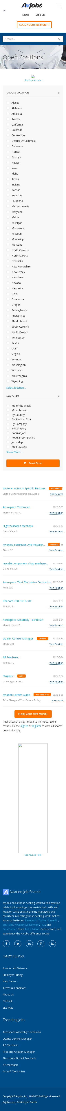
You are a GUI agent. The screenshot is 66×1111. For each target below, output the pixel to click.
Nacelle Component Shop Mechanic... (25, 563)
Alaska (15, 102)
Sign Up (40, 14)
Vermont (16, 359)
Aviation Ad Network (27, 924)
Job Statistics (19, 446)
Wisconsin (17, 370)
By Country (18, 414)
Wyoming (17, 381)
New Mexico (18, 277)
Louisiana (17, 201)
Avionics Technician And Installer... (24, 544)
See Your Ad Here (33, 80)
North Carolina (20, 250)
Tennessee (18, 337)
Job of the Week (21, 405)
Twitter (42, 920)
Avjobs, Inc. (22, 1096)
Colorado (17, 130)
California (17, 124)
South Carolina (20, 326)
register (36, 726)
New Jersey (18, 272)
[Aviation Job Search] (31, 5)
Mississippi (17, 239)
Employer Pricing (13, 975)
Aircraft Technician (14, 1071)
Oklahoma (17, 299)
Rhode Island (19, 321)
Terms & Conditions (15, 988)
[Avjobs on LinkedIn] (29, 943)
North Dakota (19, 255)
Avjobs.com (9, 1102)
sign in (24, 726)
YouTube (8, 924)
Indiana (15, 184)
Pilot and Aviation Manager (19, 1051)
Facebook (31, 920)
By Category (18, 428)
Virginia (15, 354)
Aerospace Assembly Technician (23, 619)
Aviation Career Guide (16, 695)
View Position (56, 512)
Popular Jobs (19, 433)
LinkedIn (53, 920)
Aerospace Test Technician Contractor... (28, 582)
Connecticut (18, 135)
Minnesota (17, 228)
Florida (15, 151)
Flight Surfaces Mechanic (18, 526)
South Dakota (19, 332)
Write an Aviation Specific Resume (24, 488)
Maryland (17, 212)
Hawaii (15, 162)
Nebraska (17, 261)
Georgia (16, 157)
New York (17, 288)
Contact (7, 1001)
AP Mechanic (11, 657)
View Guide (57, 700)
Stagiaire (8, 676)
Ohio (14, 294)
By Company (19, 424)
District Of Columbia (23, 140)
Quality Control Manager (18, 638)
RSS (43, 924)
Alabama (16, 108)
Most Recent (19, 410)
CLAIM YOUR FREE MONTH (34, 24)
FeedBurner (10, 929)
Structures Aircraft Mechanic (19, 1058)
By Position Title (21, 419)
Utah (14, 348)
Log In (26, 14)
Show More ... (14, 452)
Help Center (10, 981)
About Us (8, 994)
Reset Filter (35, 463)
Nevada (16, 283)
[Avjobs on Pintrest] (40, 943)
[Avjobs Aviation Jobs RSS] (52, 943)
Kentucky (16, 195)
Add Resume (56, 494)
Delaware (17, 146)
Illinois (15, 179)
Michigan (16, 222)
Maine (15, 217)
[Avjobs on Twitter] (17, 943)
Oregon (16, 304)
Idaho (14, 173)
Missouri (16, 233)
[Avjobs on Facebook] (6, 943)
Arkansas (16, 113)
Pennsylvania (19, 310)
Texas (15, 343)
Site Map (8, 1007)
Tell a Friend (32, 929)
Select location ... (16, 387)
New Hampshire (21, 266)
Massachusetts (20, 206)
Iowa (14, 168)
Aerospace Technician (16, 507)
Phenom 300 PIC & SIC (17, 601)
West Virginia (19, 375)
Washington (18, 365)
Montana (16, 244)
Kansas (15, 190)
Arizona (16, 119)
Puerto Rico (18, 315)
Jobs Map (17, 442)
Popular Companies (23, 437)
